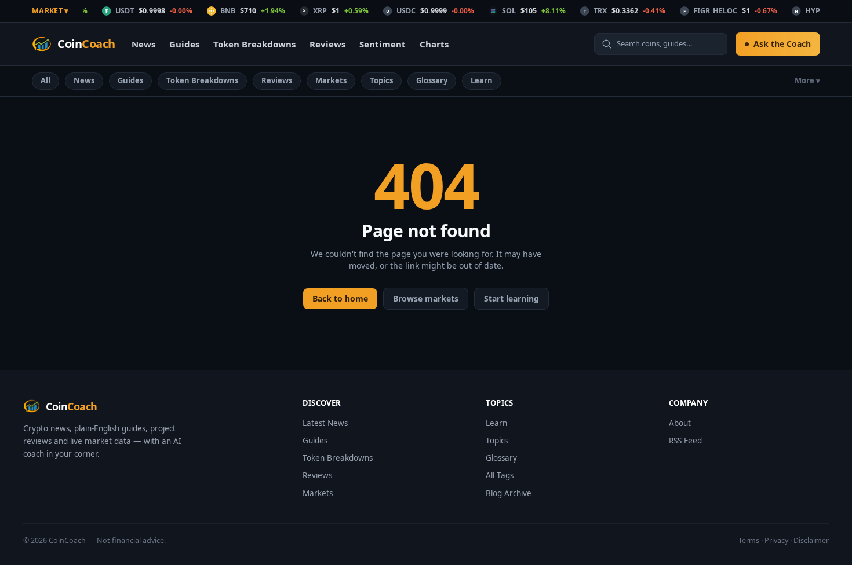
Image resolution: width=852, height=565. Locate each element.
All (45, 80)
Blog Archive (508, 493)
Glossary (431, 80)
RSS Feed (685, 440)
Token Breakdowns (254, 44)
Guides (184, 44)
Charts (434, 44)
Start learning (511, 298)
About (680, 423)
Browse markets (425, 298)
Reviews (327, 44)
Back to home (340, 298)
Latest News (325, 423)
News (143, 44)
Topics (381, 80)
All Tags (500, 475)
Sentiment (382, 44)
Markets (331, 80)
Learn (482, 80)
